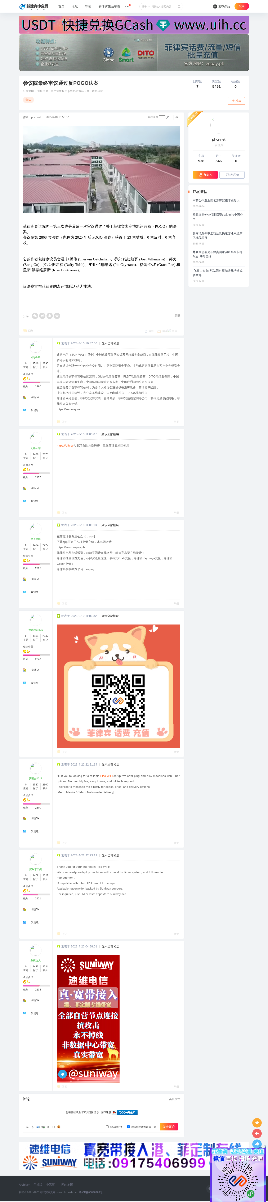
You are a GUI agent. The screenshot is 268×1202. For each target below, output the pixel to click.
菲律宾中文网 (47, 1192)
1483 (36, 966)
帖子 (144, 6)
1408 (36, 875)
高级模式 (174, 1099)
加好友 (208, 174)
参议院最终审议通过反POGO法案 (61, 83)
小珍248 (35, 357)
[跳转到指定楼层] (167, 117)
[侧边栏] (177, 117)
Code (54, 1127)
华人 (28, 100)
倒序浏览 (42, 91)
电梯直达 (153, 117)
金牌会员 (28, 374)
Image (38, 1127)
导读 (88, 6)
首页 (61, 6)
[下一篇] (257, 1144)
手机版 (38, 1184)
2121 (45, 875)
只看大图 (28, 91)
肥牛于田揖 (35, 869)
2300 (45, 784)
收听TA (35, 397)
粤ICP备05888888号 (91, 1192)
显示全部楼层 (110, 343)
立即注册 (106, 1112)
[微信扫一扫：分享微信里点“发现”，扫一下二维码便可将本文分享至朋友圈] (35, 316)
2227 (45, 545)
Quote (48, 1127)
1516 (36, 363)
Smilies (59, 1127)
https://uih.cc (65, 445)
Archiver (24, 1184)
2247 (45, 636)
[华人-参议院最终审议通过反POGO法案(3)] (88, 1019)
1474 (36, 545)
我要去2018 (35, 778)
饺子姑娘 (36, 539)
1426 (36, 454)
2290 (45, 363)
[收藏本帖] (257, 1123)
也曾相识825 (35, 629)
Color (33, 1127)
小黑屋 (50, 1184)
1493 (36, 636)
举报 (177, 315)
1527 (36, 784)
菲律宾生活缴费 (109, 6)
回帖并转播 (116, 1126)
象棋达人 (36, 960)
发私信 (234, 174)
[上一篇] (257, 1133)
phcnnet (36, 117)
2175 (45, 454)
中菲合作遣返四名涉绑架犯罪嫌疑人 (216, 200)
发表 (238, 100)
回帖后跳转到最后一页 (143, 1126)
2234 (45, 966)
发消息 (35, 410)
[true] (179, 6)
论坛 (75, 6)
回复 (30, 330)
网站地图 (67, 1184)
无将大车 (36, 448)
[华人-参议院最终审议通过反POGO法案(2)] (118, 686)
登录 (242, 6)
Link (43, 1127)
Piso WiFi (106, 775)
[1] (218, 125)
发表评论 (169, 1126)
